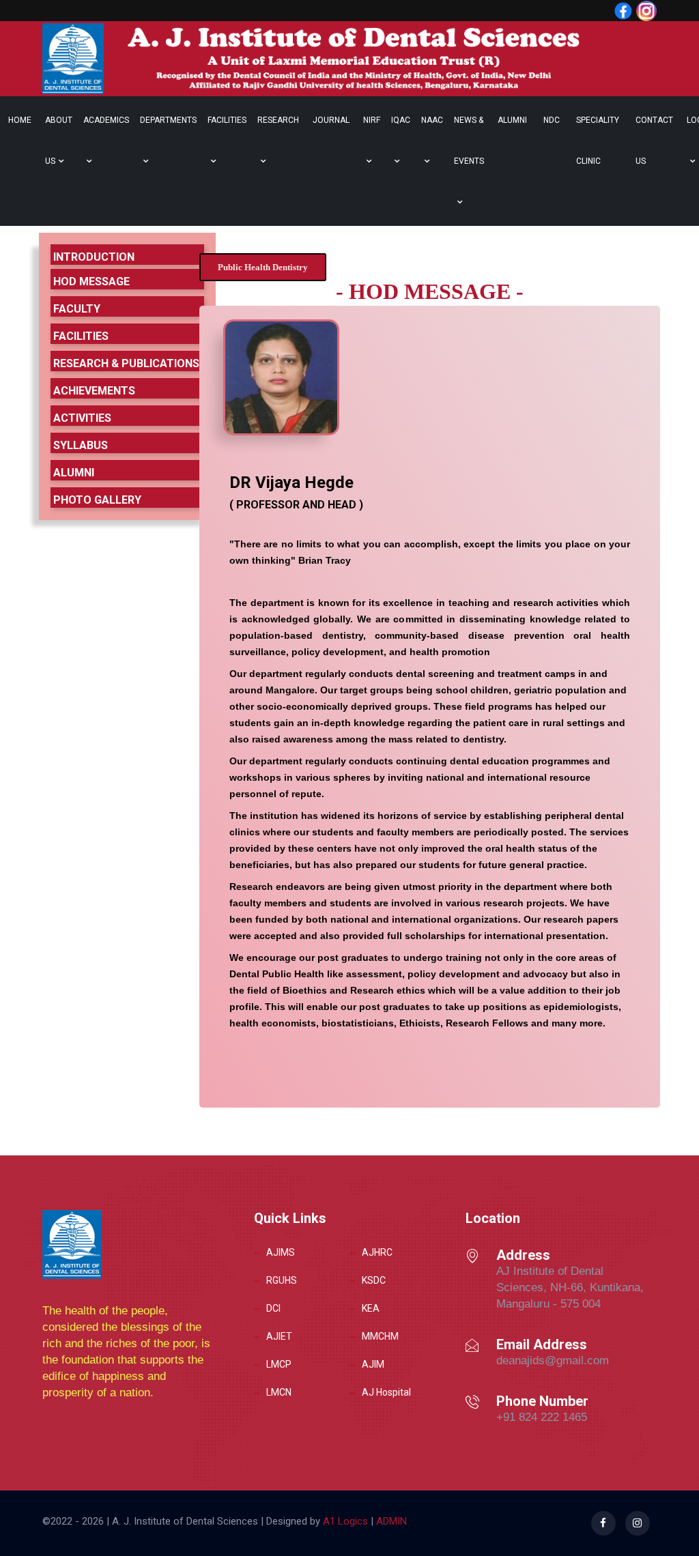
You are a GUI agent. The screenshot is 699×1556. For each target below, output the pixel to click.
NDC (551, 120)
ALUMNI (512, 120)
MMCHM (380, 1336)
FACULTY (76, 308)
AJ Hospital (386, 1392)
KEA (371, 1308)
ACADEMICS (106, 120)
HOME (19, 120)
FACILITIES (227, 120)
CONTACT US (654, 140)
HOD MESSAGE (91, 281)
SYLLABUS (80, 445)
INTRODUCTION (93, 256)
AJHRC (377, 1252)
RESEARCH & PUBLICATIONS (126, 363)
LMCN (278, 1392)
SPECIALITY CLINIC (597, 140)
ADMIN (390, 1521)
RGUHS (281, 1280)
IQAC (400, 120)
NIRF (371, 120)
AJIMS (280, 1252)
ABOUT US (58, 140)
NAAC (432, 120)
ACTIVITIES (82, 418)
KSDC (374, 1280)
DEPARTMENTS (168, 120)
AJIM (373, 1364)
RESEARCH (278, 120)
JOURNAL (331, 120)
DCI (273, 1308)
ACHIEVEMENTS (94, 390)
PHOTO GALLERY (97, 499)
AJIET (279, 1336)
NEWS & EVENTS (469, 140)
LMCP (278, 1364)
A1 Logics (345, 1521)
